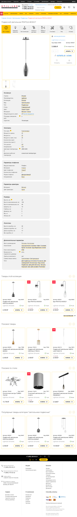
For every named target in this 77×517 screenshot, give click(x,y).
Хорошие (24, 266)
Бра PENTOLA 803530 (35, 301)
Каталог (1, 13)
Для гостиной (49, 486)
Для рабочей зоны (34, 265)
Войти (73, 1)
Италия (24, 96)
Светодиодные (34, 258)
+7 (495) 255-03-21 (27, 9)
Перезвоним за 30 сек (41, 4)
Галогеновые (25, 131)
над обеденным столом (39, 247)
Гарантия (16, 1)
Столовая (43, 245)
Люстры (48, 468)
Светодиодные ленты (51, 480)
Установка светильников (11, 496)
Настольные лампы (50, 473)
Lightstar (24, 98)
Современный (26, 107)
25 (22, 135)
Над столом (41, 263)
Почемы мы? (29, 494)
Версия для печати (59, 36)
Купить (68, 51)
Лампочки (48, 478)
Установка (36, 1)
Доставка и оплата (6, 1)
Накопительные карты (31, 470)
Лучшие (43, 265)
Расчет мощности (28, 114)
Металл (24, 111)
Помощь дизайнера (10, 499)
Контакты (59, 1)
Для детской (49, 485)
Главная (4, 18)
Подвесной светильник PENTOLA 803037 (10, 302)
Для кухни (48, 483)
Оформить (43, 459)
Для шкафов (34, 266)
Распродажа (28, 468)
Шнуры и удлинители (51, 481)
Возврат (23, 1)
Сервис (7, 492)
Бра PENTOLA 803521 (60, 301)
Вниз (23, 177)
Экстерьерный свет (50, 476)
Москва (31, 5)
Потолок (24, 243)
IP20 (23, 250)
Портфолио (28, 496)
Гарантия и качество (10, 498)
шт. (33, 459)
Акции (28, 465)
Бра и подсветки (49, 471)
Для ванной (48, 488)
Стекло (29, 111)
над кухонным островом (29, 245)
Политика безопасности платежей (54, 503)
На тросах (40, 261)
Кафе (38, 245)
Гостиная (28, 247)
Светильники (16, 18)
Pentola (24, 100)
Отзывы (29, 1)
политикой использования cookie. (54, 510)
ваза (29, 266)
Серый (24, 109)
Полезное (28, 501)
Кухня (23, 247)
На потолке (30, 243)
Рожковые (42, 266)
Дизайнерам (45, 1)
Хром (27, 109)
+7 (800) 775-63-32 (27, 7)
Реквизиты (28, 498)
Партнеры (28, 503)
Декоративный (26, 174)
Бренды (53, 1)
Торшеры (48, 475)
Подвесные (24, 18)
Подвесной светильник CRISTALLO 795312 (35, 350)
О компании (30, 492)
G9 (22, 144)
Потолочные (33, 263)
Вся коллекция (68, 315)
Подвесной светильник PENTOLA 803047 (35, 438)
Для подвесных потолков (29, 261)
